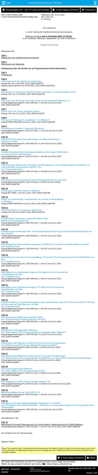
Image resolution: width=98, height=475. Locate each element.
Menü (8, 3)
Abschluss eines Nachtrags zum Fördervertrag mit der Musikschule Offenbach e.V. (36, 101)
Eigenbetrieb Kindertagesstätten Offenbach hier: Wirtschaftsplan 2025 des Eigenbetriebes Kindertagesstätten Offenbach (33, 331)
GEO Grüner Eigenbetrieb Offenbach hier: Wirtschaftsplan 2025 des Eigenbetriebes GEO (23, 370)
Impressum (5, 469)
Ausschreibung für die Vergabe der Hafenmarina (21, 81)
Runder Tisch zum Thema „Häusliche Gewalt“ (20, 111)
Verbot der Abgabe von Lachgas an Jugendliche (21, 210)
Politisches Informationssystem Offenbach (45, 3)
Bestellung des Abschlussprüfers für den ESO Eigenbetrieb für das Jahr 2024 (33, 180)
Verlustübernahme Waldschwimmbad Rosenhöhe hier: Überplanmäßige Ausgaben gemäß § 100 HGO (23, 318)
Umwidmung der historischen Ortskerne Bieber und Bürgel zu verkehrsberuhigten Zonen (38, 92)
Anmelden (4, 472)
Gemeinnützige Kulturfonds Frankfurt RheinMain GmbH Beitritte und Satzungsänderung (24, 220)
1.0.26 (95, 473)
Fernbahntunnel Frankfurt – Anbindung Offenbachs (22, 129)
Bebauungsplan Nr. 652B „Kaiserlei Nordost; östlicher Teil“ (26, 382)
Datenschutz (15, 469)
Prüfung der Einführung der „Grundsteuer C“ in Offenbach (25, 120)
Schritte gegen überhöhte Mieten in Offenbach (20, 191)
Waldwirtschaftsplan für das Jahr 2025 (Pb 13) (20, 392)
